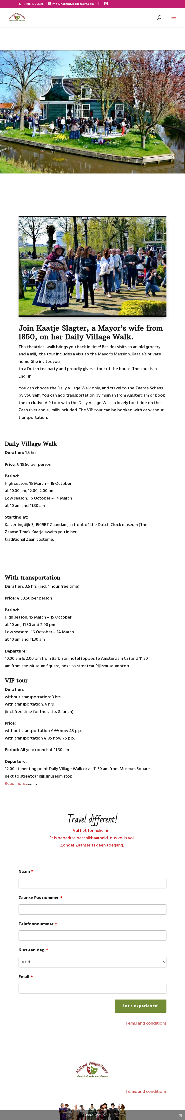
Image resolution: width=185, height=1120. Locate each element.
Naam (26, 871)
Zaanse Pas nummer (40, 897)
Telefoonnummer (38, 924)
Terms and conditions (146, 1023)
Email (26, 976)
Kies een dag (33, 950)
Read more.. (16, 783)
